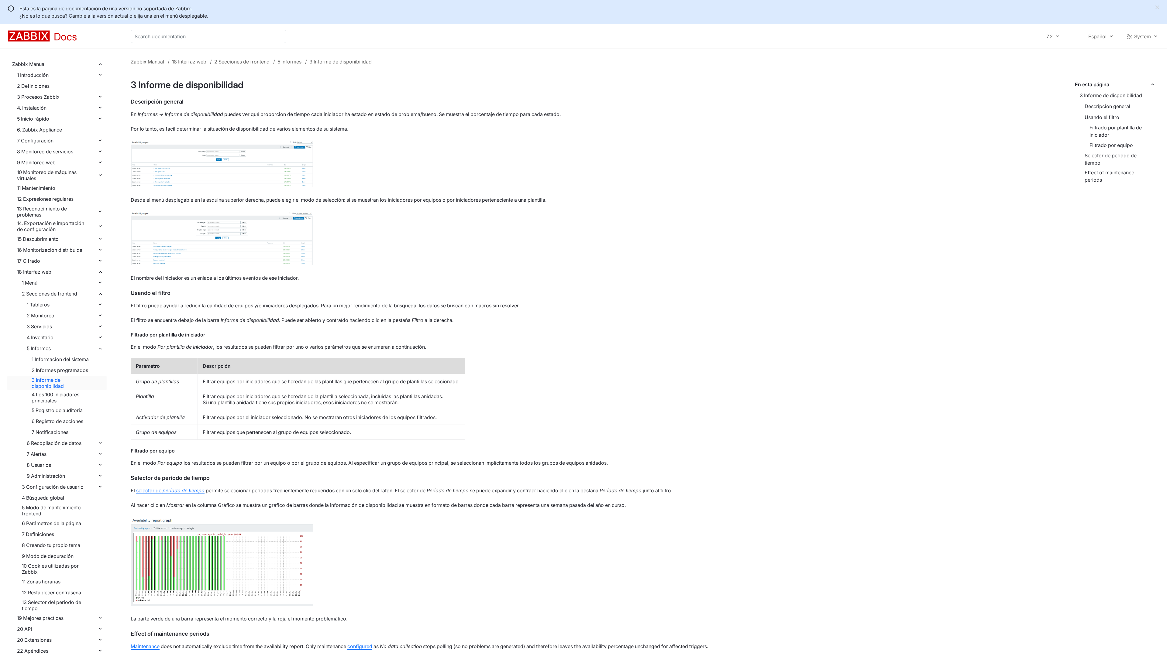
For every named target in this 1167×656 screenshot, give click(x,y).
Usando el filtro (1102, 117)
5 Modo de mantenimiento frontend (51, 510)
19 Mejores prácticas (40, 618)
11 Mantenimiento (36, 188)
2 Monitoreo (40, 316)
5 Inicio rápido (33, 119)
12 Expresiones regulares (45, 199)
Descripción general (1107, 106)
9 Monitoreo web (36, 162)
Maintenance (145, 646)
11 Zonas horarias (41, 582)
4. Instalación (31, 108)
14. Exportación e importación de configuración (50, 226)
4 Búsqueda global (43, 498)
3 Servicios (39, 326)
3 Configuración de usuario (53, 487)
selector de (170, 490)
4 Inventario (40, 337)
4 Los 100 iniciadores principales (55, 397)
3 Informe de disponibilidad (48, 383)
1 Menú (29, 283)
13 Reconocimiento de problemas (42, 212)
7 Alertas (36, 454)
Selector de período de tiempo (1111, 159)
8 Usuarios (39, 465)
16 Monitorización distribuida (49, 250)
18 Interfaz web (34, 272)
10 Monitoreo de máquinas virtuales (47, 175)
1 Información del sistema (60, 359)
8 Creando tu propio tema (51, 545)
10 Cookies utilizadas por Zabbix (50, 569)
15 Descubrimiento (38, 239)
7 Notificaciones (50, 432)
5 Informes (39, 348)
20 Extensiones (34, 640)
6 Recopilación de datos (54, 443)
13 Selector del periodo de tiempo (51, 605)
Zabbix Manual (29, 64)
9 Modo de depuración (48, 556)
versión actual (112, 16)
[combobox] (210, 36)
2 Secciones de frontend (49, 294)
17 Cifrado (28, 261)
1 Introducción (33, 75)
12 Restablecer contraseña (51, 592)
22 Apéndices (32, 651)
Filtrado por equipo (1111, 145)
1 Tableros (38, 305)
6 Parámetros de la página (51, 523)
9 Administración (46, 476)
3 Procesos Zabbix (38, 97)
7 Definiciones (38, 534)
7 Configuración (35, 141)
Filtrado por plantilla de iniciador (1116, 131)
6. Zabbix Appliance (39, 130)
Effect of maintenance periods (1109, 176)
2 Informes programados (60, 370)
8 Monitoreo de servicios (45, 152)
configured (359, 646)
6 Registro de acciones (57, 421)
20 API (24, 629)
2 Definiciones (33, 86)
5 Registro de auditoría (57, 410)
